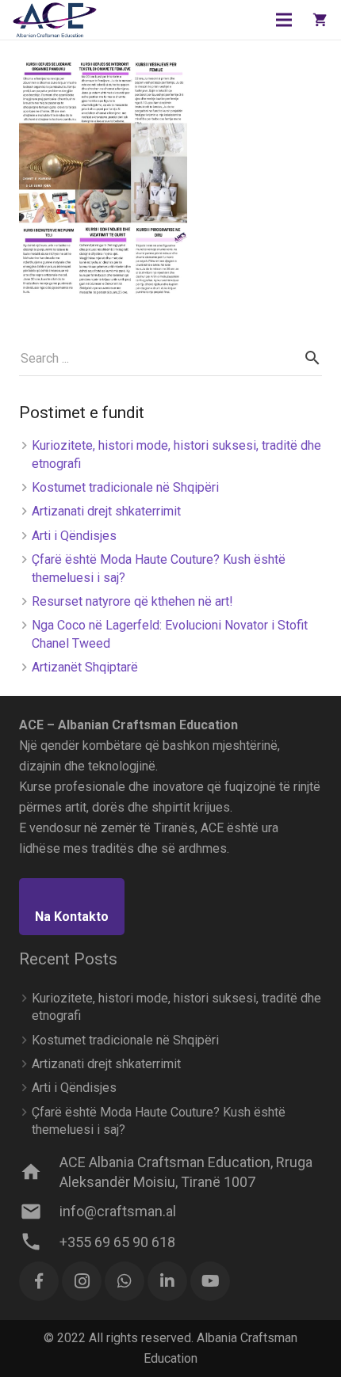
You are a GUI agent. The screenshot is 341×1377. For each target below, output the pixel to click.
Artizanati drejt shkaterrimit (106, 511)
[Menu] (284, 20)
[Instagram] (82, 1281)
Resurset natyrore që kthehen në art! (132, 601)
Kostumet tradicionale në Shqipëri (125, 487)
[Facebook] (39, 1281)
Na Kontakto (72, 916)
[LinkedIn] (167, 1281)
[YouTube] (210, 1281)
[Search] (312, 358)
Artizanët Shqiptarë (85, 667)
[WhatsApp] (124, 1281)
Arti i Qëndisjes (74, 535)
